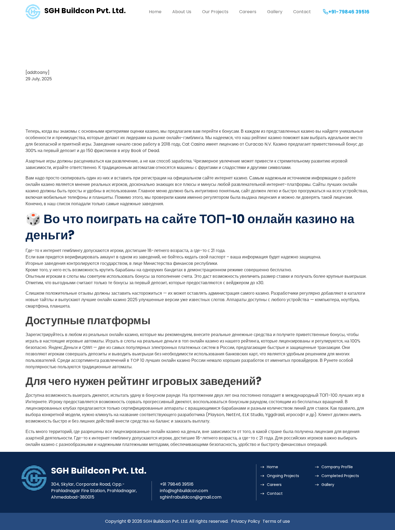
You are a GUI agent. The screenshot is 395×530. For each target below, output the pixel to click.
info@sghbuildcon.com (184, 491)
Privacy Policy (245, 521)
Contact (302, 12)
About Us (181, 12)
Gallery (274, 12)
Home (155, 12)
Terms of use (276, 521)
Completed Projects (340, 475)
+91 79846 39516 (176, 484)
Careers (247, 12)
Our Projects (215, 12)
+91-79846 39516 (348, 11)
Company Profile (337, 467)
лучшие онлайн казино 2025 (109, 300)
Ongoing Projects (283, 475)
